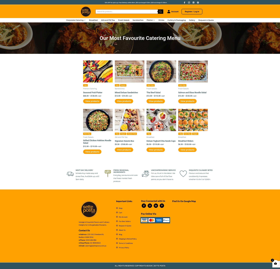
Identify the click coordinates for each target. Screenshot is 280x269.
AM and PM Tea (108, 20)
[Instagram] (189, 2)
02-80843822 (95, 243)
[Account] (168, 11)
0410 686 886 (91, 240)
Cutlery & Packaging (177, 20)
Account (174, 11)
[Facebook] (184, 2)
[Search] (160, 11)
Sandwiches (138, 20)
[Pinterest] (198, 2)
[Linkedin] (193, 2)
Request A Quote (206, 20)
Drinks (161, 20)
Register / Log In (192, 11)
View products (92, 101)
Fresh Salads (123, 20)
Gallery (192, 20)
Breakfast (93, 20)
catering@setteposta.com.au (95, 246)
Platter (150, 20)
